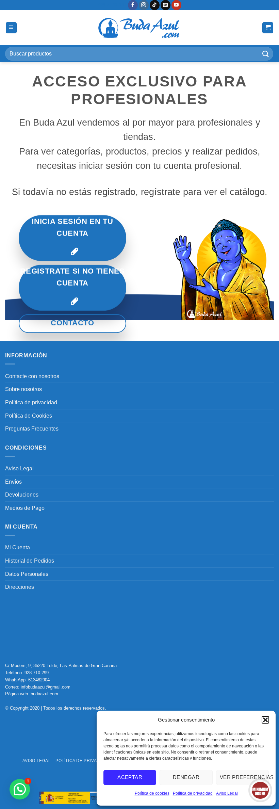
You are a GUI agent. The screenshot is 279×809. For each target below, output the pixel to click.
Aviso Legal (227, 793)
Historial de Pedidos (29, 561)
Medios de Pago (25, 508)
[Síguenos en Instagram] (144, 5)
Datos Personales (26, 574)
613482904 (39, 679)
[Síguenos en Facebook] (133, 5)
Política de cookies (152, 793)
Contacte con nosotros (32, 376)
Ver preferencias (244, 777)
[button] (265, 719)
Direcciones (19, 587)
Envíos (13, 482)
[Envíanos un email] (165, 5)
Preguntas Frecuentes (32, 429)
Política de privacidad (193, 793)
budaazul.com (44, 693)
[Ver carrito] (267, 27)
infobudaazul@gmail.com (45, 687)
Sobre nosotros (23, 389)
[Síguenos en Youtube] (176, 5)
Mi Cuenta (17, 547)
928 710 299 (36, 672)
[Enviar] (266, 53)
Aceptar (129, 777)
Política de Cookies (28, 416)
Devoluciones (21, 495)
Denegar (186, 777)
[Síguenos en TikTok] (155, 5)
